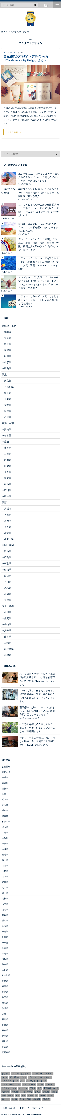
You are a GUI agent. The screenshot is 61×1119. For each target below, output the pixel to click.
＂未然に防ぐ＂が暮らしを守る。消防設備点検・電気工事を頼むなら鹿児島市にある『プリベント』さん (37, 696)
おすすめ (15, 1073)
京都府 (7, 520)
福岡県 (7, 612)
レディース (23, 1088)
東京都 (7, 380)
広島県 (7, 557)
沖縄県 (7, 654)
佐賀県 (7, 618)
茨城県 (7, 404)
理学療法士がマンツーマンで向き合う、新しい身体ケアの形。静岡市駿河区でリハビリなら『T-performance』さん (37, 712)
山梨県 (7, 465)
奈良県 (7, 526)
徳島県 (7, 587)
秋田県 (7, 356)
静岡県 (7, 459)
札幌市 (5, 937)
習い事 (14, 1099)
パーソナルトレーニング (36, 1081)
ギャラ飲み (14, 1077)
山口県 (7, 575)
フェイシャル (7, 1084)
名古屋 (7, 435)
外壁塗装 (15, 1092)
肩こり (22, 1099)
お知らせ (6, 772)
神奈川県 (9, 386)
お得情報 (6, 766)
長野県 (7, 472)
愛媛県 (7, 600)
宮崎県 (7, 642)
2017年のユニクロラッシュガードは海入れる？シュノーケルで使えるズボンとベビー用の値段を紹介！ (38, 177)
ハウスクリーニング (10, 1081)
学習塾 (29, 1092)
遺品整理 (36, 1099)
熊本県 (7, 636)
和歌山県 (9, 539)
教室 (17, 1095)
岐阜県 (7, 447)
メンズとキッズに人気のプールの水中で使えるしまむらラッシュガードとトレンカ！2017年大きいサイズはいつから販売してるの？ (38, 282)
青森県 (7, 337)
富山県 (7, 484)
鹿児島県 (9, 648)
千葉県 (7, 398)
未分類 (5, 931)
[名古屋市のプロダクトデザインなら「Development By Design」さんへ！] (30, 101)
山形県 (7, 362)
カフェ (4, 1077)
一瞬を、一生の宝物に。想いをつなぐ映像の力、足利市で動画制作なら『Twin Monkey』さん (37, 741)
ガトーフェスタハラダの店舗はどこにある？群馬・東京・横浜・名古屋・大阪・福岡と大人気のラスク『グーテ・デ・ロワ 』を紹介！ (38, 244)
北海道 (7, 331)
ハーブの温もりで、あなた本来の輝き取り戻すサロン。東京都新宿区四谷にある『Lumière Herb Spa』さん (38, 679)
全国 (4, 794)
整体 (23, 1095)
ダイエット (33, 1077)
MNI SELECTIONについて (31, 1108)
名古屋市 (5, 1092)
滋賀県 (7, 532)
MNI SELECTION (20, 1114)
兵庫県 (7, 514)
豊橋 (6, 441)
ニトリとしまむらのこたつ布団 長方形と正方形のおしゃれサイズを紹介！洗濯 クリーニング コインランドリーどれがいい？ (39, 210)
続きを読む (13, 132)
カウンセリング (46, 1073)
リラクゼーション (9, 1088)
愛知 (4, 1095)
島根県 (7, 569)
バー (22, 1081)
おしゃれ (5, 1073)
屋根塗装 (46, 1092)
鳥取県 (7, 563)
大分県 (7, 630)
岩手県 (7, 344)
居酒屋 (37, 1092)
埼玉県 (7, 392)
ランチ (40, 1084)
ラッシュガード (29, 1084)
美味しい (5, 1099)
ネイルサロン (45, 1077)
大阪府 (7, 508)
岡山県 (7, 551)
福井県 (7, 496)
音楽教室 (46, 1099)
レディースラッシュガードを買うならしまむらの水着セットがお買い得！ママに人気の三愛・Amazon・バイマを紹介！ (38, 263)
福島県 (7, 368)
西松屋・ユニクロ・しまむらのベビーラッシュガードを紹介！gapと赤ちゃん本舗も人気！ (38, 227)
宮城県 (7, 350)
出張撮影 (47, 1088)
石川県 (7, 490)
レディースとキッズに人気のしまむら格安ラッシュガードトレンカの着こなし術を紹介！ (38, 300)
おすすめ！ (25, 1073)
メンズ (17, 1084)
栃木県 (7, 411)
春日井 (30, 1095)
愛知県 (7, 429)
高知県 (7, 593)
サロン (24, 1077)
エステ (35, 1073)
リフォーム (49, 1084)
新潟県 (7, 478)
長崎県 (7, 624)
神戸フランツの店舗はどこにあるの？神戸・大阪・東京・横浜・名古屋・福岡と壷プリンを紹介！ (38, 193)
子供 (23, 1092)
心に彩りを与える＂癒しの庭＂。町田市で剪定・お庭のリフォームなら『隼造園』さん (37, 728)
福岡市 (42, 1095)
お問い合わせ (46, 5)
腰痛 (29, 1099)
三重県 (7, 453)
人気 (39, 1088)
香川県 (7, 581)
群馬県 (7, 417)
